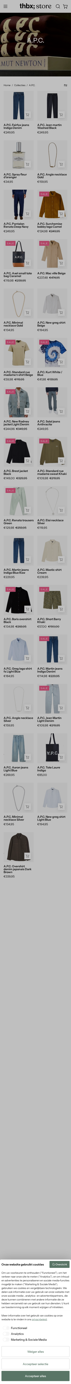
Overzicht (61, 1264)
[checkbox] (14, 1328)
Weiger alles (35, 1351)
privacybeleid (39, 1319)
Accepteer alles (35, 1376)
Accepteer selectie (35, 1364)
